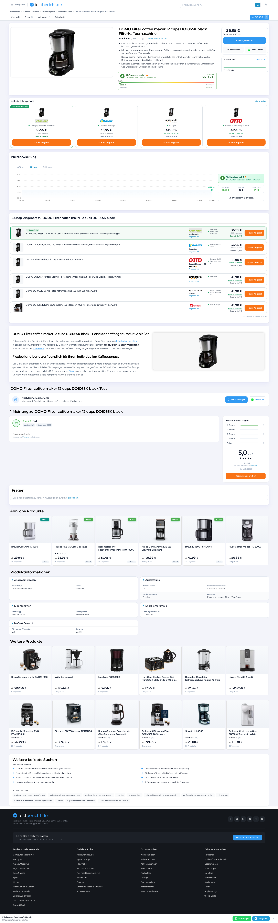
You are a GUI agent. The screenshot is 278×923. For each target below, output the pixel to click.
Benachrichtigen (238, 399)
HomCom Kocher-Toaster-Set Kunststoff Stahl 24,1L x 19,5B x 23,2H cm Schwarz (158, 680)
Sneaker (81, 882)
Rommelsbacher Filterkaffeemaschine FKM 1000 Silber (115, 549)
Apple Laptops (83, 859)
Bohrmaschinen (148, 859)
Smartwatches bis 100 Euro (90, 886)
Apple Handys (210, 891)
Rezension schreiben (246, 476)
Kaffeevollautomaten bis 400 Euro (29, 795)
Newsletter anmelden (247, 837)
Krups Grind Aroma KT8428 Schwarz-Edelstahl (156, 548)
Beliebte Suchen (85, 849)
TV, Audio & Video (21, 868)
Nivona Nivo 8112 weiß (241, 677)
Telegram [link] (262, 918)
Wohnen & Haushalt (31, 12)
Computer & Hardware (23, 854)
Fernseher (209, 854)
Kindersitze (209, 882)
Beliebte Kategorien (215, 849)
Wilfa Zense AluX (64, 677)
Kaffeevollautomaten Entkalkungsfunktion (33, 801)
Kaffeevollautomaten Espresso (98, 795)
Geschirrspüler (211, 864)
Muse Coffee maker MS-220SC (245, 546)
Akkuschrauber (148, 854)
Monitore (208, 873)
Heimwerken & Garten (23, 886)
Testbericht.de (14, 12)
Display (120, 795)
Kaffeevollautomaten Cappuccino (198, 795)
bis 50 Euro (222, 795)
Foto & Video (19, 873)
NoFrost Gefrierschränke (88, 873)
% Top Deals (210, 896)
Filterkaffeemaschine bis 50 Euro (113, 801)
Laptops (144, 877)
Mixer (207, 886)
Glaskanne (38, 348)
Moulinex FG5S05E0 (109, 677)
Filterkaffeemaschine (127, 341)
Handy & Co (18, 859)
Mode (15, 882)
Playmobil (82, 864)
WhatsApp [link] (243, 918)
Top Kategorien (149, 849)
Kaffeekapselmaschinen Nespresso (65, 795)
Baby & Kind (19, 905)
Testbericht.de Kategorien (26, 849)
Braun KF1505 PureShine (198, 546)
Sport (15, 877)
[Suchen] (257, 5)
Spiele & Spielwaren (22, 896)
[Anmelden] (266, 5)
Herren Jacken (147, 868)
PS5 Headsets (83, 891)
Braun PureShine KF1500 (24, 546)
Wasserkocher (147, 886)
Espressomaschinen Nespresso (81, 801)
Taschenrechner (148, 882)
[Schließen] (274, 918)
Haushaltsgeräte (48, 12)
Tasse (72, 371)
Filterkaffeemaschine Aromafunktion (162, 795)
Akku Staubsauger (85, 854)
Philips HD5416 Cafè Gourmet (71, 546)
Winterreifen (210, 877)
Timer (59, 801)
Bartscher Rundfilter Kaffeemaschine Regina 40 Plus (202, 678)
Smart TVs (82, 877)
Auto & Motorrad (21, 864)
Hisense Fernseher (85, 868)
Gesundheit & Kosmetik (24, 900)
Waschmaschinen (149, 891)
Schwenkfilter (134, 795)
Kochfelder (146, 873)
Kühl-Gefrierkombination (216, 859)
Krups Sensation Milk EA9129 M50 (29, 677)
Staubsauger (210, 868)
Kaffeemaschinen (65, 12)
